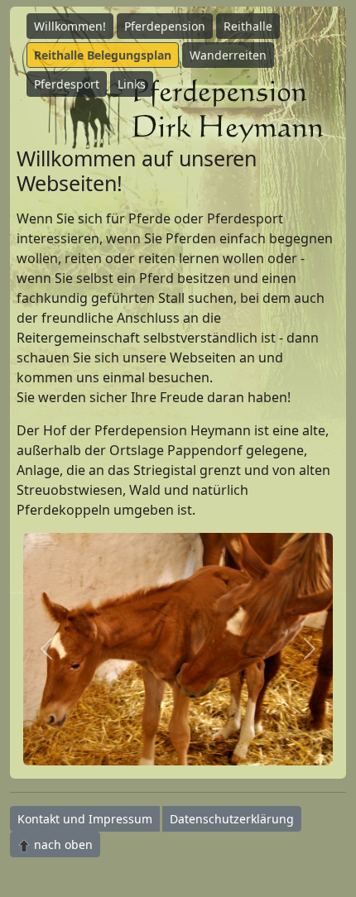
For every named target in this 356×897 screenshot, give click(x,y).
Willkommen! (70, 26)
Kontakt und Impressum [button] (84, 819)
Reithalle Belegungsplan (102, 55)
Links (132, 84)
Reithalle (248, 26)
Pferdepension (164, 26)
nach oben (62, 844)
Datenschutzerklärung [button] (232, 819)
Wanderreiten (228, 55)
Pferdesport (66, 84)
